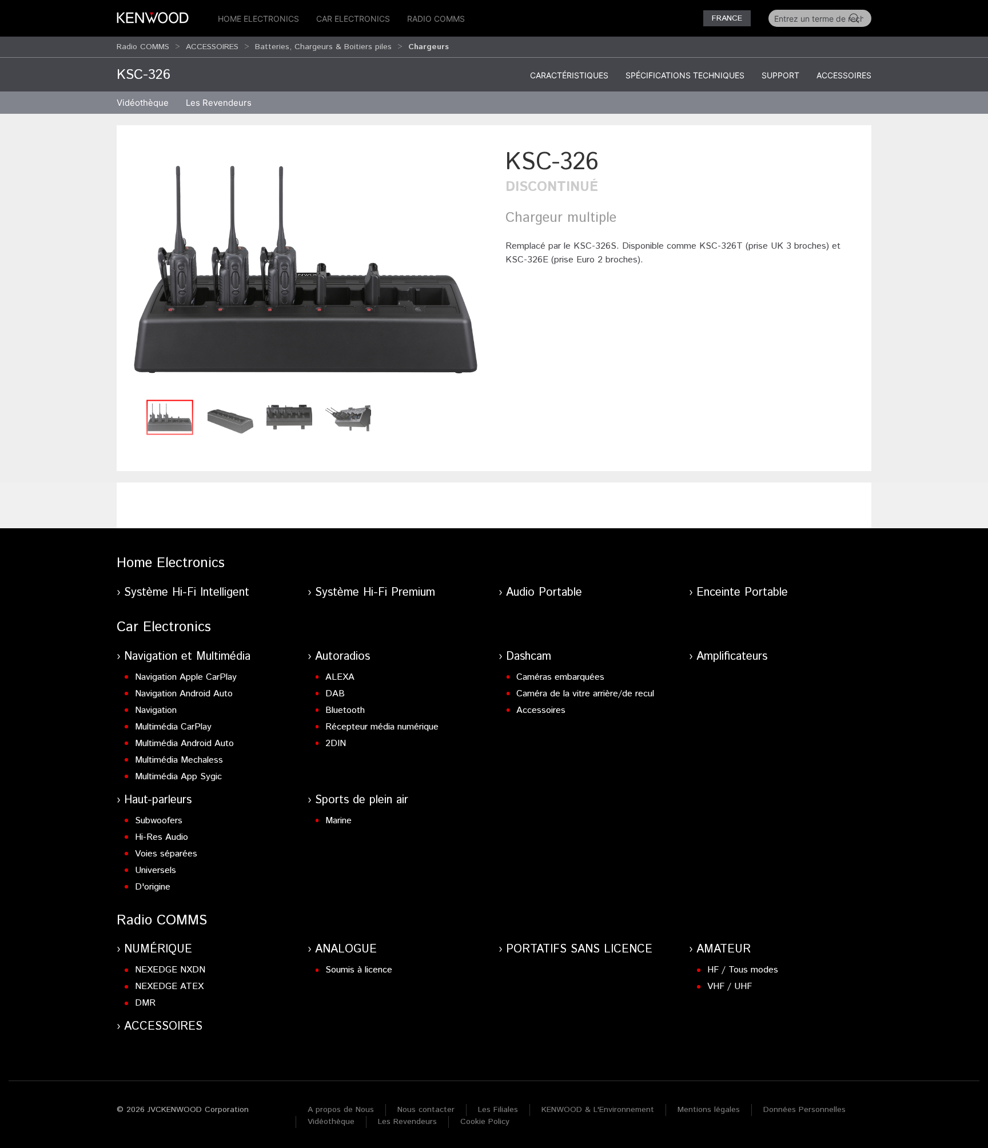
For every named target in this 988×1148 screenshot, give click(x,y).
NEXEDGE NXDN (170, 969)
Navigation (156, 710)
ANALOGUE (346, 949)
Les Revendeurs (219, 102)
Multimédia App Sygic (178, 776)
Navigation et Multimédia (187, 656)
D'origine (152, 887)
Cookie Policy (484, 1121)
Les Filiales (498, 1109)
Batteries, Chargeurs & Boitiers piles (323, 47)
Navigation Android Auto (184, 693)
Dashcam (528, 656)
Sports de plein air (361, 800)
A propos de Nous (341, 1109)
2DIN (335, 743)
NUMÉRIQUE (158, 949)
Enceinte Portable (742, 592)
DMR (145, 1003)
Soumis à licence (358, 969)
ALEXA (339, 677)
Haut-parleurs (158, 800)
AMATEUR (723, 949)
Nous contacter (426, 1109)
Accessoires (843, 75)
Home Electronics (258, 18)
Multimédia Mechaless (179, 760)
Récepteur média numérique (382, 727)
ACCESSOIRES (212, 47)
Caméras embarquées (560, 677)
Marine (338, 820)
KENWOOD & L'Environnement (597, 1109)
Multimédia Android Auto (184, 743)
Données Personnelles (804, 1109)
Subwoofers (158, 820)
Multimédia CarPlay (173, 727)
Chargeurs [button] (428, 47)
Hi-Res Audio (161, 837)
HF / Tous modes (742, 969)
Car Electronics (353, 18)
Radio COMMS (436, 18)
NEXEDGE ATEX (169, 986)
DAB (335, 693)
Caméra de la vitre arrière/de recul (585, 693)
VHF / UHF (729, 986)
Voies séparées (166, 853)
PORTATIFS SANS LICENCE (579, 949)
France (727, 18)
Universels (155, 870)
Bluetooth (345, 710)
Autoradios (342, 656)
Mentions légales (709, 1109)
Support (780, 75)
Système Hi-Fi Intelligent (186, 592)
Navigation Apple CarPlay (186, 677)
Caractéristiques (569, 75)
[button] (305, 269)
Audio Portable (544, 592)
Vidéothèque (143, 102)
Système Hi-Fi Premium (375, 592)
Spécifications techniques (685, 75)
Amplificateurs (731, 656)
